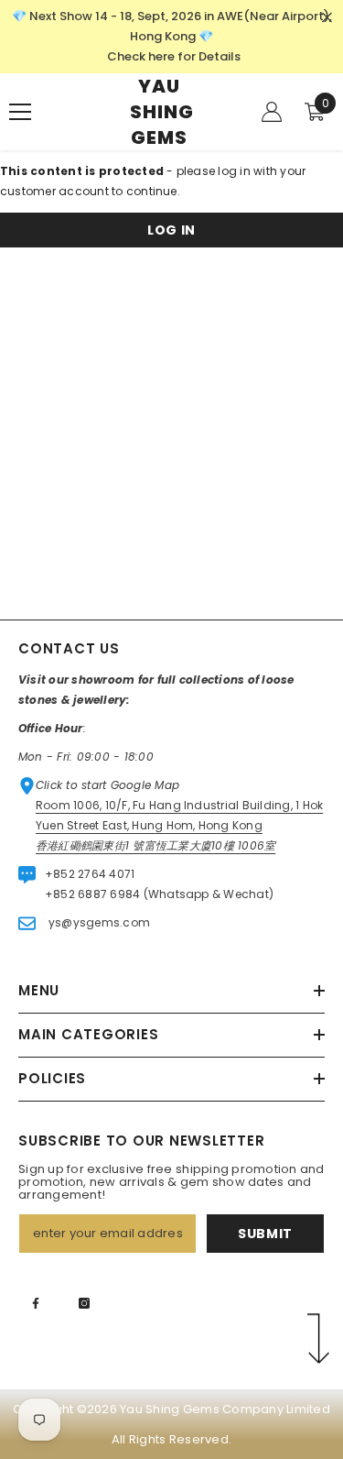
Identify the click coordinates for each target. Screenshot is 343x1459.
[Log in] (272, 112)
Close (327, 18)
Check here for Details (174, 56)
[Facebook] (35, 1303)
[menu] (20, 112)
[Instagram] (84, 1303)
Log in (171, 230)
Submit (265, 1233)
